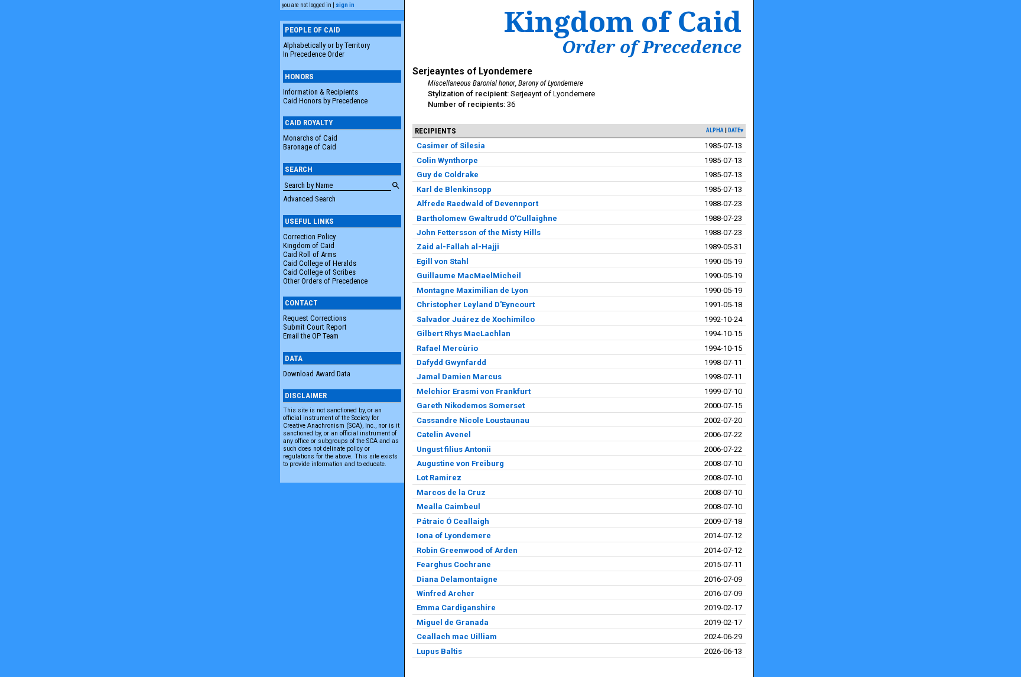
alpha (715, 130)
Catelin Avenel (444, 434)
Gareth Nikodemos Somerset (471, 405)
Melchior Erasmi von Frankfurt (474, 391)
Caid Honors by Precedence (325, 100)
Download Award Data (316, 373)
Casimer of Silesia (451, 145)
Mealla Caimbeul (448, 506)
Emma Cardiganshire (456, 607)
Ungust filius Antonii (454, 449)
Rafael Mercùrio (447, 348)
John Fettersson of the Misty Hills (479, 232)
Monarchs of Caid (310, 138)
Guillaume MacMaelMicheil (469, 275)
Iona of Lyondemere (454, 535)
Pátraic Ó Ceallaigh (453, 521)
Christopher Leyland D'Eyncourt (476, 304)
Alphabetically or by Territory (326, 45)
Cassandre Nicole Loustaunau (473, 420)
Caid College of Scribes (319, 272)
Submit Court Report (315, 327)
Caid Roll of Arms (309, 254)
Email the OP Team (311, 335)
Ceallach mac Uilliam (457, 636)
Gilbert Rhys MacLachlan (463, 333)
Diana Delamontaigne (457, 579)
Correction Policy (309, 236)
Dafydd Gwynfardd (451, 362)
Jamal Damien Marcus (459, 376)
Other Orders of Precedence (325, 280)
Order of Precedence (652, 46)
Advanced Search (309, 198)
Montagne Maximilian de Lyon (472, 290)
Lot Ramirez (439, 477)
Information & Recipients (320, 91)
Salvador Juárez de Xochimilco (476, 319)
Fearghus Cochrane (454, 564)
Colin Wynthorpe (447, 160)
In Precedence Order (313, 54)
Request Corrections (314, 318)
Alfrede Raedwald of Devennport (477, 203)
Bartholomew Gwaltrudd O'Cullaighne (487, 218)
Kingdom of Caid (308, 245)
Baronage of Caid (309, 146)
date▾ (735, 130)
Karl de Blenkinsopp (454, 189)
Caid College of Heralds (319, 263)
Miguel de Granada (453, 622)
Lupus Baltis (439, 651)
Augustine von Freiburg (460, 463)
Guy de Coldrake (448, 174)
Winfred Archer (445, 593)
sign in (345, 5)
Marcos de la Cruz (451, 492)
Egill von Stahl (443, 261)
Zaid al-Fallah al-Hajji (458, 246)
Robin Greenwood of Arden (467, 550)
